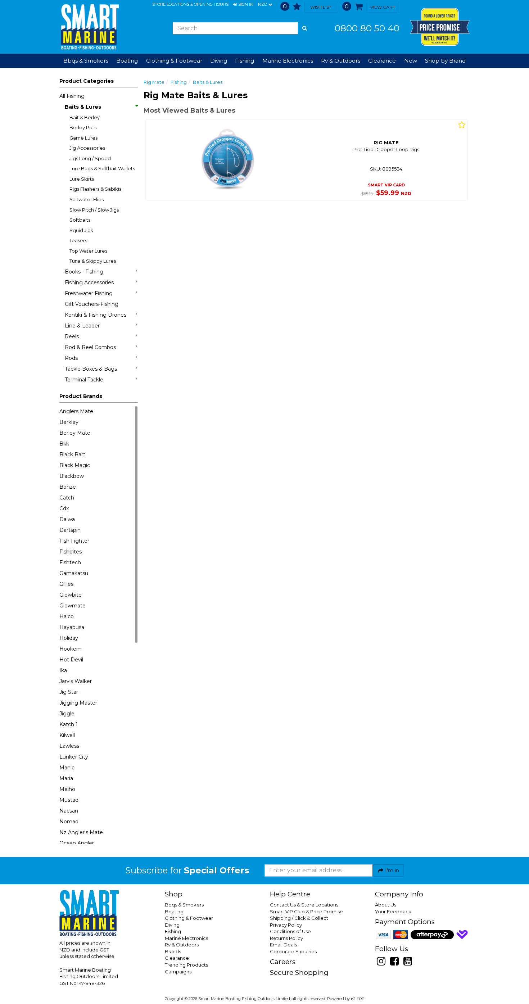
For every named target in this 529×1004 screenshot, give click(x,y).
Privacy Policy (286, 925)
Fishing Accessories (89, 282)
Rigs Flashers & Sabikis (95, 189)
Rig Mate (154, 82)
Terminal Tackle (84, 379)
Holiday (68, 638)
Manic (66, 767)
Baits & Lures (83, 107)
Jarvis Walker (75, 681)
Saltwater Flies (86, 199)
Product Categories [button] (86, 81)
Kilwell (67, 735)
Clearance (382, 60)
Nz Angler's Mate (81, 832)
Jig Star (68, 692)
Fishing (179, 82)
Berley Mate (74, 433)
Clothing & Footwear (189, 918)
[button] (243, 5)
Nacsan (68, 811)
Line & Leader (82, 325)
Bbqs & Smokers (85, 60)
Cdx (64, 508)
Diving (172, 925)
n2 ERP (357, 998)
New (410, 60)
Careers (282, 962)
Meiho (67, 789)
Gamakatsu (73, 573)
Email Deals (283, 945)
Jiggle (66, 713)
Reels (72, 336)
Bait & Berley (84, 117)
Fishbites (70, 551)
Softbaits (79, 220)
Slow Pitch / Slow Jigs (94, 210)
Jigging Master (78, 703)
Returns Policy (286, 938)
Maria (66, 778)
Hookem (70, 649)
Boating (174, 911)
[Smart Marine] (89, 27)
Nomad (68, 821)
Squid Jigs (81, 230)
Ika (63, 670)
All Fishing (72, 96)
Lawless (69, 746)
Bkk (64, 443)
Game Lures (83, 138)
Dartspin (70, 530)
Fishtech (70, 562)
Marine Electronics (186, 938)
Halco (66, 616)
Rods (71, 358)
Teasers (78, 240)
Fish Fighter (74, 541)
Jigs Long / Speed (90, 158)
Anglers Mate (76, 411)
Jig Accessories (87, 148)
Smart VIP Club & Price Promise (306, 911)
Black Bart (72, 454)
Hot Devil (71, 659)
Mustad (68, 800)
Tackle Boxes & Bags (91, 369)
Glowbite (70, 595)
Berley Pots (82, 127)
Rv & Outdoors (182, 945)
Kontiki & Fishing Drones (95, 315)
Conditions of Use (290, 931)
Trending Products (186, 965)
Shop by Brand (445, 60)
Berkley (68, 422)
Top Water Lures (88, 251)
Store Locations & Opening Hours (190, 4)
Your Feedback (393, 911)
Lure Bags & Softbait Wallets (102, 168)
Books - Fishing (84, 271)
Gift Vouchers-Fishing (91, 304)
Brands (173, 951)
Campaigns (178, 971)
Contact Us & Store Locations (304, 905)
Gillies (66, 584)
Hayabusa (71, 627)
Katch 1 (68, 724)
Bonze (67, 487)
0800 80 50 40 (367, 28)
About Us (385, 905)
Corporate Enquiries (293, 951)
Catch (66, 497)
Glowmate (72, 605)
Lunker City (73, 757)
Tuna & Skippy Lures (92, 261)
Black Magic (74, 465)
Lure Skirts (81, 179)
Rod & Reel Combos (90, 347)
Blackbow (71, 476)
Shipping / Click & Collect (299, 918)
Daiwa (67, 519)
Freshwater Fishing (89, 293)
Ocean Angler (76, 843)
